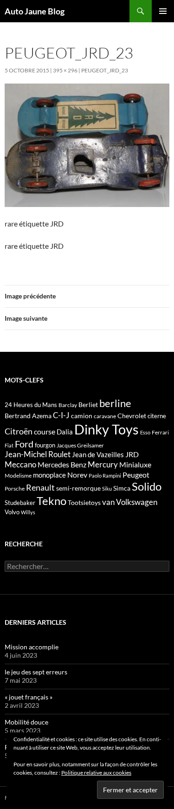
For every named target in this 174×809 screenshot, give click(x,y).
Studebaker (20, 502)
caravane (105, 416)
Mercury (103, 464)
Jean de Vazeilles (98, 454)
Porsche (15, 488)
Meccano (20, 464)
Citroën (18, 431)
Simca (121, 488)
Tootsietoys (84, 502)
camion (81, 416)
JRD (132, 454)
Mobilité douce (26, 722)
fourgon (45, 445)
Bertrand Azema (28, 416)
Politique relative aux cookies (96, 772)
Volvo (12, 512)
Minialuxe (135, 464)
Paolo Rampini (105, 475)
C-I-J (61, 415)
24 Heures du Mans (31, 404)
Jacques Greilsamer (80, 445)
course (44, 431)
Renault (40, 487)
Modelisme (18, 475)
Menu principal (163, 11)
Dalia (65, 431)
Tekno (51, 500)
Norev (77, 474)
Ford (24, 444)
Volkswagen (136, 502)
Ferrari (160, 432)
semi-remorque (78, 488)
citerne (157, 416)
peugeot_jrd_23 (104, 70)
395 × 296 (65, 70)
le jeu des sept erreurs (36, 672)
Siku (107, 488)
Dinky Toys (106, 429)
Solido (146, 486)
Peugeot (135, 474)
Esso (145, 432)
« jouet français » (28, 697)
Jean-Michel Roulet (38, 454)
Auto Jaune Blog (34, 11)
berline (115, 403)
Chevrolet (131, 416)
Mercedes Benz (62, 464)
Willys (28, 512)
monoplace (49, 475)
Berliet (88, 404)
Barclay (67, 404)
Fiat (9, 445)
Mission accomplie (31, 647)
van (108, 502)
